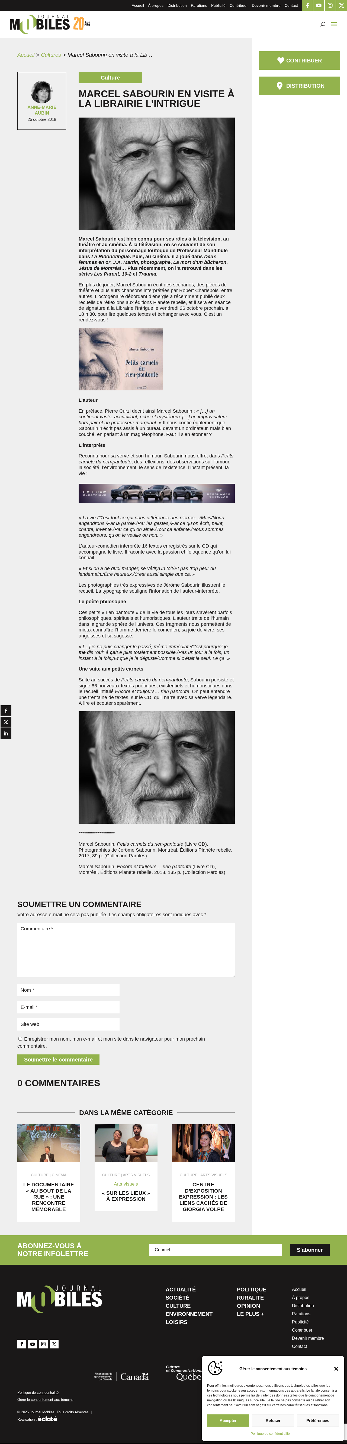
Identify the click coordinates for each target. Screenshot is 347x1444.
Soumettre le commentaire (58, 1060)
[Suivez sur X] (54, 1344)
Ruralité (250, 1298)
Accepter (228, 1420)
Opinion (248, 1306)
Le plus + (250, 1314)
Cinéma (59, 1175)
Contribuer (239, 5)
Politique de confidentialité (270, 1434)
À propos (155, 5)
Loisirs (176, 1322)
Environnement (189, 1314)
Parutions (199, 5)
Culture (178, 1306)
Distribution (177, 5)
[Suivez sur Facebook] (21, 1344)
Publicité (218, 5)
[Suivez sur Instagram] (43, 1344)
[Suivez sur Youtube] (32, 1344)
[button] (336, 1369)
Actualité (181, 1290)
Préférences (317, 1420)
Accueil (138, 5)
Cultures (51, 55)
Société (177, 1298)
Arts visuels (136, 1175)
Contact (291, 5)
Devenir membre (266, 5)
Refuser (273, 1420)
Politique (251, 1290)
